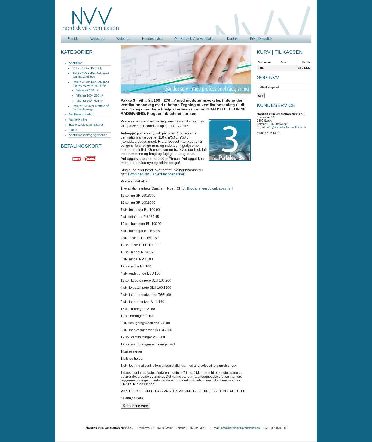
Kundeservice (152, 39)
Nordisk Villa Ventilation (91, 18)
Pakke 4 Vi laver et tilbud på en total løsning (91, 107)
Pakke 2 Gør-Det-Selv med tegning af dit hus (91, 75)
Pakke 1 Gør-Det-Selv (87, 68)
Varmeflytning (78, 119)
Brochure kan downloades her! (210, 188)
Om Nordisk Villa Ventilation (194, 39)
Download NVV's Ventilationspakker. (156, 174)
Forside (73, 39)
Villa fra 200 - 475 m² (89, 100)
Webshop (97, 39)
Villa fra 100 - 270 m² (89, 95)
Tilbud (73, 129)
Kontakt (232, 39)
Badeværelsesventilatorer (86, 124)
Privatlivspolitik (261, 39)
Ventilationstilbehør (81, 114)
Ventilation (75, 63)
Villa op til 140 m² (87, 90)
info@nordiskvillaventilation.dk (286, 127)
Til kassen (289, 52)
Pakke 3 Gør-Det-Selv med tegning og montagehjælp (91, 83)
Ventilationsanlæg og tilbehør (88, 135)
